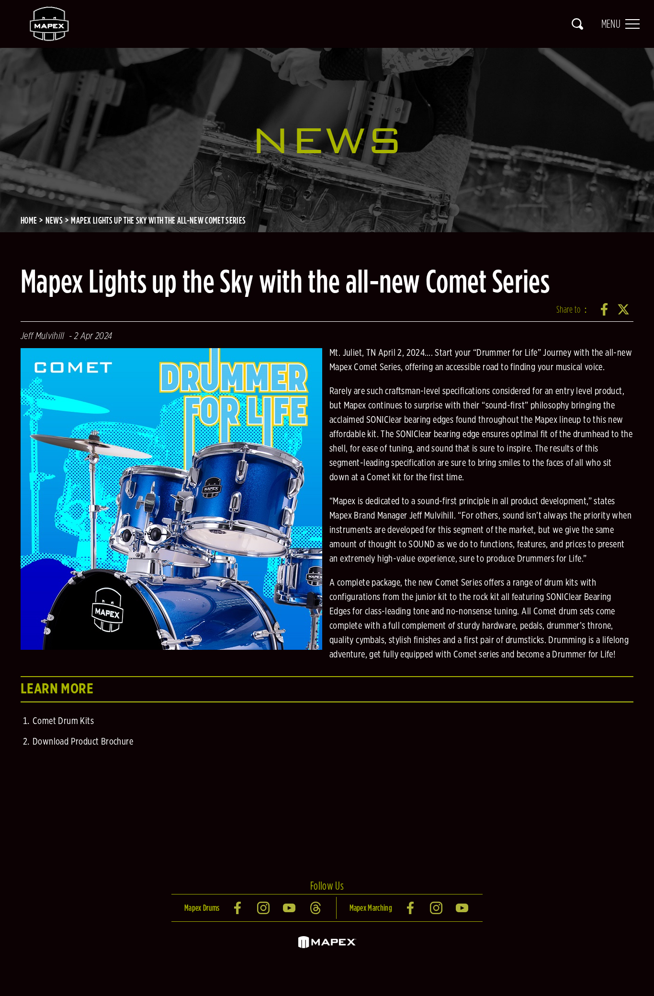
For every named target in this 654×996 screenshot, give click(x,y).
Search (577, 24)
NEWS (54, 220)
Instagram (264, 908)
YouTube (290, 908)
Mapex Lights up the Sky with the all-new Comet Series (158, 220)
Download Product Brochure (83, 742)
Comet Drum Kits (63, 721)
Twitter (624, 309)
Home (29, 220)
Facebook (605, 309)
